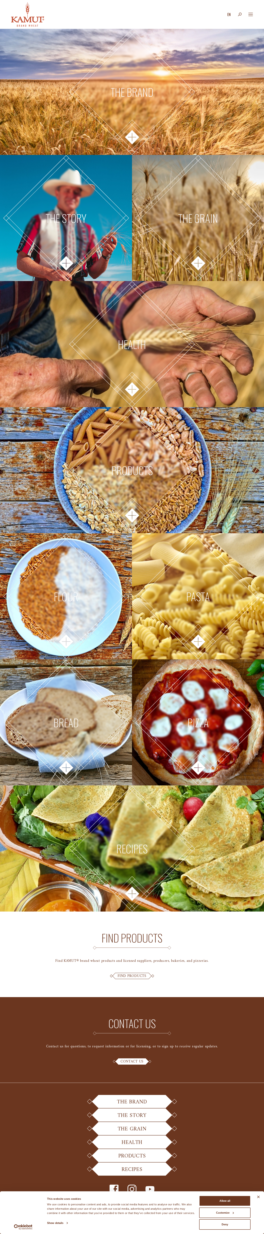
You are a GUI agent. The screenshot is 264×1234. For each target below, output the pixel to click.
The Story (131, 1115)
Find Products (132, 976)
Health (132, 1142)
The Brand (132, 1102)
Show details (55, 1222)
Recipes (132, 1169)
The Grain (132, 1129)
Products (132, 1156)
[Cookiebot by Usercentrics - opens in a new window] (23, 1227)
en (229, 14)
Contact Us (132, 1062)
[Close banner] (258, 1197)
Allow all (224, 1200)
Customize (223, 1212)
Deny (225, 1224)
